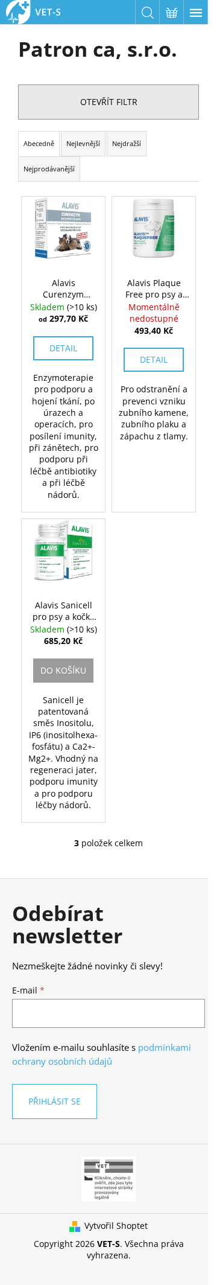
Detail (63, 348)
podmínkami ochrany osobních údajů (101, 1054)
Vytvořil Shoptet (116, 1225)
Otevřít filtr (108, 101)
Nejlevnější (83, 143)
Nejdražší (126, 143)
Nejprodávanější (49, 168)
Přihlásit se (54, 1101)
